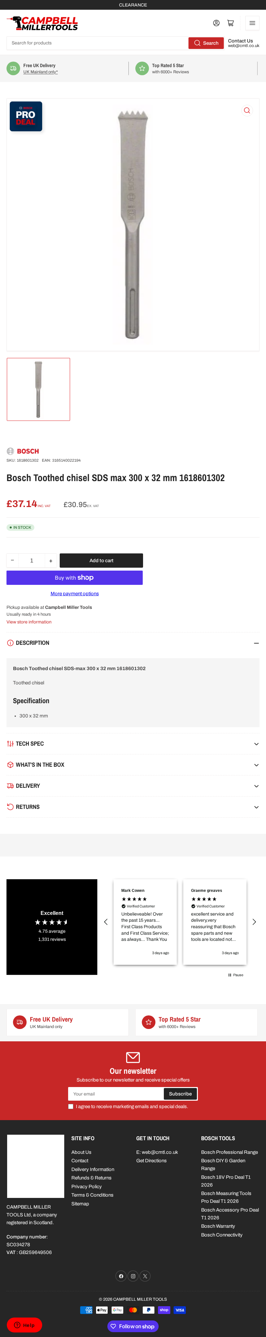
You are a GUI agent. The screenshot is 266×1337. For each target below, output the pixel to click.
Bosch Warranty (218, 1226)
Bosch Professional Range (229, 1152)
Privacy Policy (86, 1186)
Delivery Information (92, 1169)
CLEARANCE (133, 5)
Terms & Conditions (92, 1195)
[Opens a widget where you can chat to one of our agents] (24, 1326)
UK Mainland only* (17, 72)
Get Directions (151, 1160)
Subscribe (180, 1093)
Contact (79, 1160)
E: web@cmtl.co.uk (157, 1152)
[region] (180, 922)
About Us (81, 1152)
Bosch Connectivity (222, 1234)
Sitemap (80, 1203)
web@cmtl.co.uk (244, 45)
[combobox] (115, 43)
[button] (106, 922)
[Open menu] (252, 23)
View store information (29, 622)
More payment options (75, 593)
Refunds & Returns (91, 1177)
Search (211, 43)
